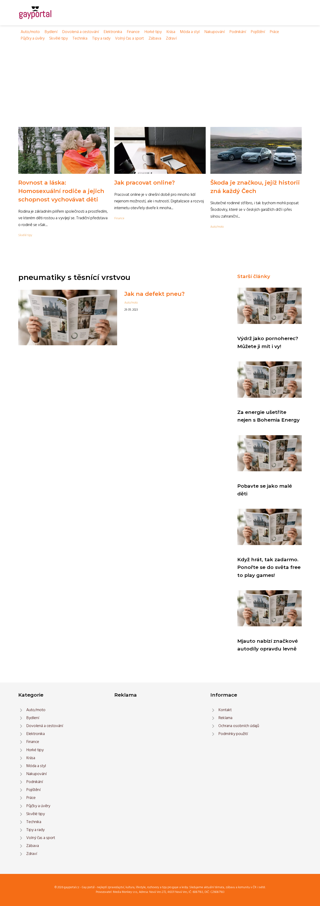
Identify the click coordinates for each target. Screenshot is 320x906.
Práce (274, 32)
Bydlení (51, 32)
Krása (170, 32)
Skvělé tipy (58, 38)
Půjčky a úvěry (33, 38)
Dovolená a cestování (80, 32)
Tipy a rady (101, 38)
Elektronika (113, 32)
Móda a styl (190, 32)
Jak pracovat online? (144, 182)
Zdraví (171, 38)
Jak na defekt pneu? (154, 293)
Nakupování (214, 32)
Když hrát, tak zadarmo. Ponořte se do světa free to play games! (269, 567)
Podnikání (237, 32)
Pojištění (258, 32)
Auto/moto (30, 32)
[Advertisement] (160, 77)
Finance (133, 32)
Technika (79, 38)
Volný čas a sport (129, 38)
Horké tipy (153, 32)
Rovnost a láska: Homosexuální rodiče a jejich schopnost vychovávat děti (61, 191)
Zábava (155, 38)
